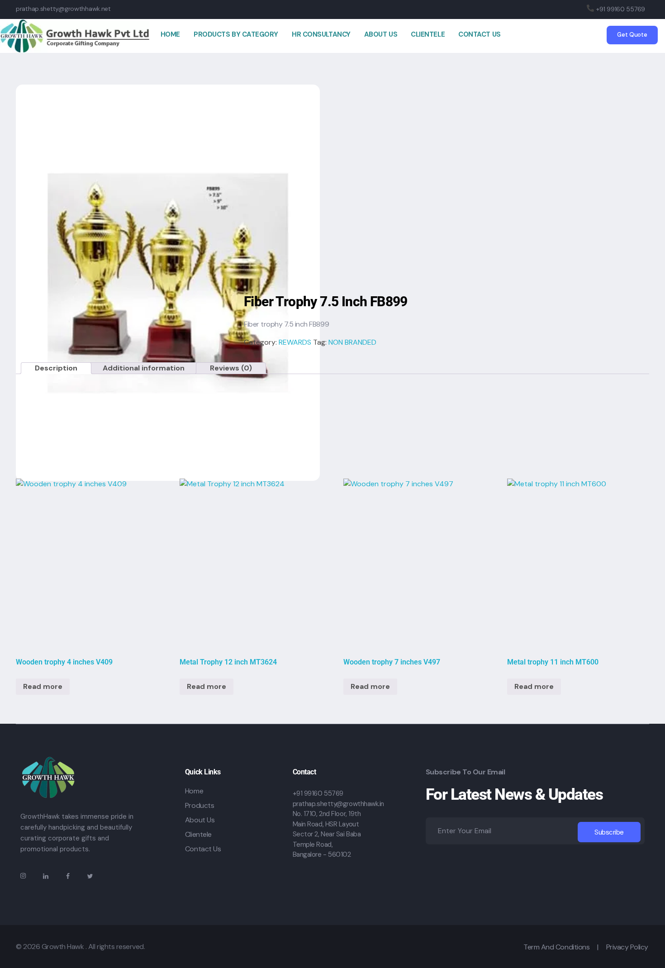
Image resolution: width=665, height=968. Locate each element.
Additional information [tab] (144, 368)
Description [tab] (56, 368)
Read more (42, 686)
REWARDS (295, 342)
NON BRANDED (352, 342)
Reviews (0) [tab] (231, 368)
